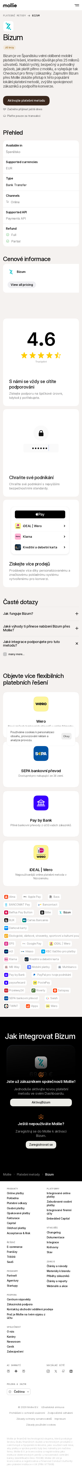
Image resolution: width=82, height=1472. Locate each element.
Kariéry (11, 1336)
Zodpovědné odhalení (60, 1412)
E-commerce (15, 1246)
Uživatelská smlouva (52, 1407)
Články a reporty (57, 1281)
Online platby (15, 1193)
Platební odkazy (17, 1203)
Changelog (53, 1232)
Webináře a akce (57, 1286)
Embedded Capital (58, 1218)
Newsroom (13, 1341)
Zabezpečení (15, 1351)
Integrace (53, 1242)
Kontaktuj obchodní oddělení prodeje (30, 1309)
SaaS (10, 1261)
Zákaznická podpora (19, 1304)
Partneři (12, 1275)
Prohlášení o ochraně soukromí (27, 1412)
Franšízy (12, 1251)
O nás (10, 1331)
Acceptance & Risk (18, 1233)
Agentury (12, 1280)
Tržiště (11, 1256)
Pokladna (13, 1198)
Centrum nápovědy (19, 1299)
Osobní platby (15, 1208)
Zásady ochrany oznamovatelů (34, 1418)
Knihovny (52, 1247)
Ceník (10, 1346)
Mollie (7, 1174)
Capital (11, 1223)
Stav (49, 1252)
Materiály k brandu (58, 1271)
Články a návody (57, 1266)
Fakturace (13, 1218)
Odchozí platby (16, 1228)
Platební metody (14, 15)
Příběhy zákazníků (58, 1276)
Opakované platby (18, 1213)
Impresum (60, 1418)
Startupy (12, 1285)
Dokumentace (55, 1237)
